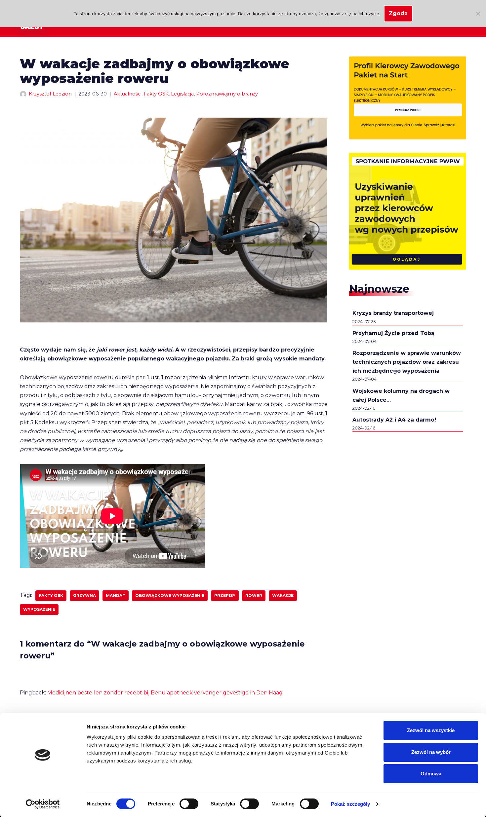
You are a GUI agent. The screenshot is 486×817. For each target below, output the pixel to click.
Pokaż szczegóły (350, 804)
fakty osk (51, 595)
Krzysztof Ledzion (50, 94)
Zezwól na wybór (431, 752)
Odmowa (431, 773)
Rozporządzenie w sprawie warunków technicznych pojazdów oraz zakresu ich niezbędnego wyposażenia (406, 362)
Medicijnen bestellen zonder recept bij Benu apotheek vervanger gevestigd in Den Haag (165, 692)
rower (253, 595)
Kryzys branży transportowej (393, 313)
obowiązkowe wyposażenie (169, 595)
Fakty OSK (156, 94)
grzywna (84, 595)
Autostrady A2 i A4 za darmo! (394, 420)
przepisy (224, 595)
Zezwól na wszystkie (431, 730)
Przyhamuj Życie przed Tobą (393, 333)
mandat (115, 595)
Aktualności (128, 94)
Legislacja (182, 94)
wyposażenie (39, 609)
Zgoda (398, 13)
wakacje (283, 595)
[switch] (189, 803)
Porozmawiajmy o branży (227, 94)
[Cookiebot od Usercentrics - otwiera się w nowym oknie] (43, 804)
